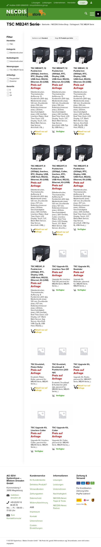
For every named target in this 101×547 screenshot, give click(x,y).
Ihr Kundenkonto (37, 480)
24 (11, 95)
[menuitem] (36, 2)
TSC (11, 44)
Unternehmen (59, 2)
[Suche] (84, 14)
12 (10, 93)
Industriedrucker (16, 61)
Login (82, 2)
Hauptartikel (14, 78)
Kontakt (33, 516)
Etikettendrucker (16, 53)
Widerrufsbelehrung (39, 502)
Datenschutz (35, 498)
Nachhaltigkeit (59, 493)
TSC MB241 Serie (17, 70)
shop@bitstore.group (39, 5)
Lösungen (36, 2)
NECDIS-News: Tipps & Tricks (60, 499)
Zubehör (13, 81)
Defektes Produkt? (38, 484)
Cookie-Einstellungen (36, 526)
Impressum (35, 511)
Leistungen (47, 2)
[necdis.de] (26, 14)
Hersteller (71, 2)
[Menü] (90, 14)
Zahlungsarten (36, 493)
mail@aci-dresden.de (16, 496)
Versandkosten (37, 489)
